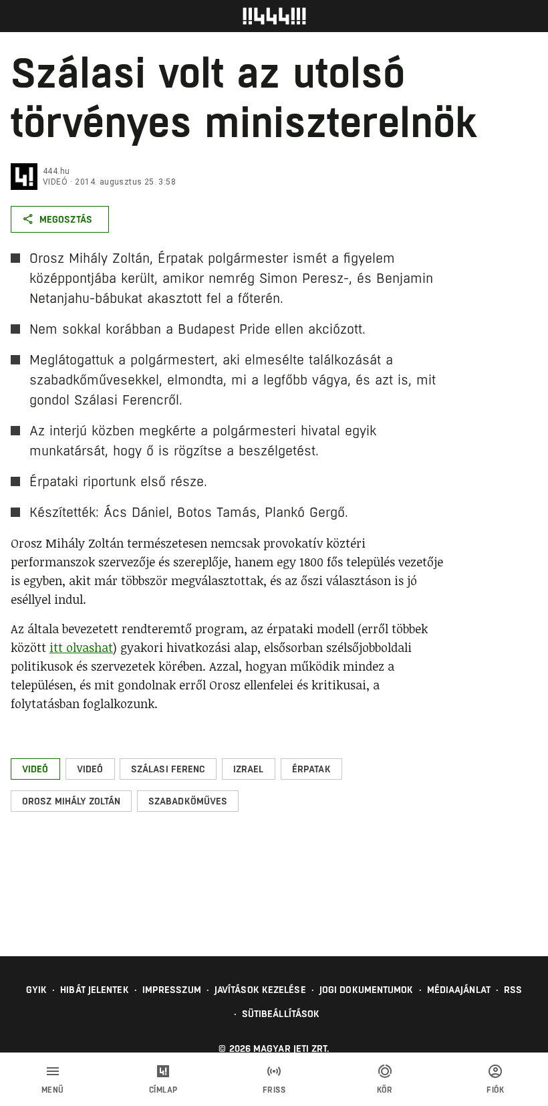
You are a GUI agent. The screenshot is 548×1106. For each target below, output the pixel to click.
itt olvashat (81, 647)
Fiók (495, 1090)
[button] (35, 769)
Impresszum (171, 989)
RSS (513, 989)
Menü (52, 1090)
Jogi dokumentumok (366, 989)
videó (55, 182)
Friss (274, 1090)
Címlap (163, 1090)
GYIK (36, 989)
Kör (385, 1090)
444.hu (56, 171)
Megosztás (65, 219)
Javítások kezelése (260, 989)
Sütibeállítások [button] (281, 1013)
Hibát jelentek (94, 989)
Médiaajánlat (459, 989)
